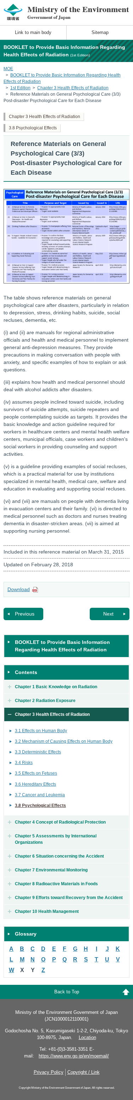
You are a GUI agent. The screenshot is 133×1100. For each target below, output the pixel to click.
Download (18, 589)
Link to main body (33, 32)
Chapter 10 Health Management (47, 911)
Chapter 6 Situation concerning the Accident (59, 856)
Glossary (26, 934)
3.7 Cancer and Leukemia (40, 794)
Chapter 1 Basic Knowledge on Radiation (56, 686)
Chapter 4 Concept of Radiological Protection (60, 822)
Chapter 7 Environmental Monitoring (51, 870)
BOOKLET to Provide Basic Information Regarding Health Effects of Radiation (62, 645)
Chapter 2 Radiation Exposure (45, 700)
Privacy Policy (48, 1072)
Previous (24, 614)
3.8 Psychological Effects (33, 127)
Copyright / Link (83, 1072)
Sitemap (100, 32)
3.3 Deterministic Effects (38, 752)
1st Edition (20, 87)
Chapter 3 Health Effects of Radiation (73, 87)
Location (87, 1037)
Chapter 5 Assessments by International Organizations (55, 839)
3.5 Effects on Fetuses (36, 773)
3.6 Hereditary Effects (35, 784)
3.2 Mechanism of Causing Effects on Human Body (63, 741)
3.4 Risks (24, 762)
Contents (26, 672)
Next (108, 614)
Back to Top (66, 991)
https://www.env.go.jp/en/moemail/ (74, 1056)
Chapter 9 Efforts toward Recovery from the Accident (69, 897)
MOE (8, 68)
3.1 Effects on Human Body (41, 730)
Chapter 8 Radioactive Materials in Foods (56, 883)
